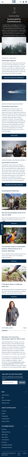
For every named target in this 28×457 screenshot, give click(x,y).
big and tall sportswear (9, 363)
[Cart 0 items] (26, 2)
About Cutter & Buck (9, 407)
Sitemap (24, 453)
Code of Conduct (5, 421)
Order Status (5, 434)
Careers (3, 413)
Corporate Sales (5, 418)
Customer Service (8, 426)
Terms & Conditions (6, 400)
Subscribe (22, 382)
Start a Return (5, 437)
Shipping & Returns (6, 432)
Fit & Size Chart (5, 439)
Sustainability (5, 416)
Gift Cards (4, 429)
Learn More (14, 135)
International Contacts (7, 447)
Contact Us (4, 442)
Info (3, 392)
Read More (14, 223)
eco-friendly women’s (16, 362)
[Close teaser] (4, 221)
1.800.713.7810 (5, 395)
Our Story (4, 411)
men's (23, 362)
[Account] (22, 2)
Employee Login (5, 402)
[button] (2, 228)
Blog (3, 397)
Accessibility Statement (7, 444)
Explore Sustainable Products (14, 184)
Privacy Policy (19, 454)
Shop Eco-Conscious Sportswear (14, 77)
